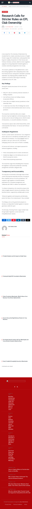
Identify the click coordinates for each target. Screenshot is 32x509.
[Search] (30, 2)
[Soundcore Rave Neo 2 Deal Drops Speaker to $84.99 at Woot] (4, 434)
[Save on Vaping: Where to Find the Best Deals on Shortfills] (4, 469)
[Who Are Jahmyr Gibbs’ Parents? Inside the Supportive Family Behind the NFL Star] (4, 491)
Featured (5, 12)
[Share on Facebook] (4, 32)
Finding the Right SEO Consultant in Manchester (14, 276)
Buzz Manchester (24, 502)
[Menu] (2, 2)
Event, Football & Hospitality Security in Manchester (15, 361)
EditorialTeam (9, 26)
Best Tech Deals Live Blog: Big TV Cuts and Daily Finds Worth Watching (11, 455)
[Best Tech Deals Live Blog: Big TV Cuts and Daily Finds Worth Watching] (4, 449)
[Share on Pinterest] (14, 32)
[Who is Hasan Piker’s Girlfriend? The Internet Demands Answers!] (4, 476)
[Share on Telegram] (24, 32)
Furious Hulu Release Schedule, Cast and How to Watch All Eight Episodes (11, 423)
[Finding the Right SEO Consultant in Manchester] (16, 266)
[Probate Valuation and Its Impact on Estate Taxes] (16, 246)
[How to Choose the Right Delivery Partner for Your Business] (16, 308)
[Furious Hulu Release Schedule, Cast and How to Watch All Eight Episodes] (4, 415)
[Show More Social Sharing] (28, 32)
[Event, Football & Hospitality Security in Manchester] (16, 351)
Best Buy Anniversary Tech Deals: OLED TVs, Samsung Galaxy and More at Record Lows (11, 403)
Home (10, 6)
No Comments (6, 28)
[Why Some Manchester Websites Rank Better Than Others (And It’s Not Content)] (4, 483)
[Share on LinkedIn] (19, 32)
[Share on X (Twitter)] (9, 32)
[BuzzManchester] (16, 3)
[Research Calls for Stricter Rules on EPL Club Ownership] (16, 43)
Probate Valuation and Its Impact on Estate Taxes (14, 256)
